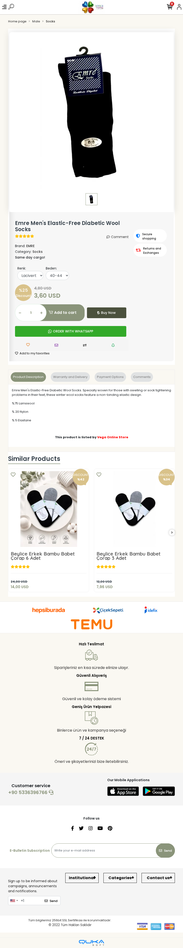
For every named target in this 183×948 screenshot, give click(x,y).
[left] (11, 532)
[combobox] (13, 900)
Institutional (82, 878)
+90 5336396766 (28, 792)
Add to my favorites (34, 353)
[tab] (28, 377)
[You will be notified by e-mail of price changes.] (114, 345)
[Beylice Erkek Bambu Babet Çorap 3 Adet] (49, 509)
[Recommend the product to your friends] (57, 345)
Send (168, 850)
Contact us (158, 878)
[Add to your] (86, 345)
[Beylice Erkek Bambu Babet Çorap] (135, 509)
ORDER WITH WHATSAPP (73, 331)
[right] (172, 532)
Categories (120, 878)
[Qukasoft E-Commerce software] (91, 943)
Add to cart (65, 312)
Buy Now (108, 312)
